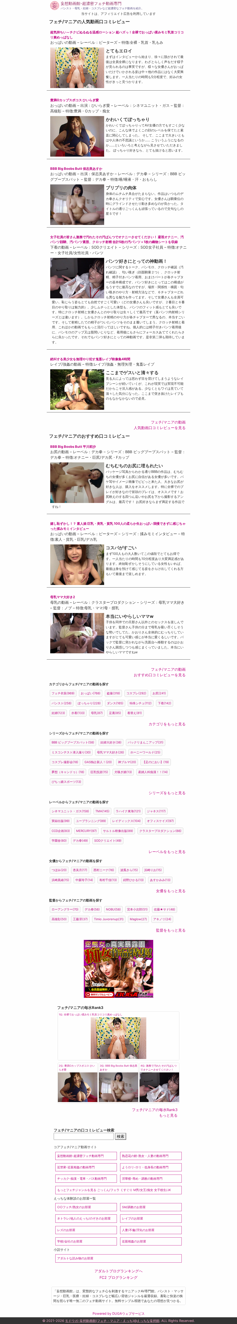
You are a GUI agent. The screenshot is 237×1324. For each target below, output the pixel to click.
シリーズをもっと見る (167, 792)
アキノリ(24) (162, 919)
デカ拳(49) (80, 840)
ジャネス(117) (156, 811)
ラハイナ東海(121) (128, 811)
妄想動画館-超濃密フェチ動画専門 (91, 3)
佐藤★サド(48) (164, 909)
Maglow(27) (138, 919)
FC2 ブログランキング (118, 1277)
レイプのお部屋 (132, 1218)
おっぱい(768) (90, 693)
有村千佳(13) (108, 880)
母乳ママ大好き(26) (110, 752)
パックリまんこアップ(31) (145, 742)
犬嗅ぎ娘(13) (123, 772)
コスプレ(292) (136, 693)
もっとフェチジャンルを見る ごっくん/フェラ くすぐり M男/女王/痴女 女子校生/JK (114, 1190)
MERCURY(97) (86, 831)
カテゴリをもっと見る (167, 724)
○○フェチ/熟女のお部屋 (74, 1207)
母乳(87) (97, 713)
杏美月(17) (80, 870)
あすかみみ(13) (160, 880)
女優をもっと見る (171, 890)
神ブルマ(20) (127, 762)
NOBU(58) (113, 909)
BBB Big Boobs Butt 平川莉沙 (73, 447)
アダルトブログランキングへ (118, 1271)
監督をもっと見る (171, 930)
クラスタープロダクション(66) (160, 831)
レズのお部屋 (66, 1230)
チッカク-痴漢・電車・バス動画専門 (82, 1178)
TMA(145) (102, 811)
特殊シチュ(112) (141, 703)
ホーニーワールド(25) (145, 752)
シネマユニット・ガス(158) (70, 811)
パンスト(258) (62, 703)
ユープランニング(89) (91, 821)
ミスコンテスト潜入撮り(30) (71, 752)
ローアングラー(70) (65, 909)
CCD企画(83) (61, 831)
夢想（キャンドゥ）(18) (68, 772)
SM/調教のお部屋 (134, 1207)
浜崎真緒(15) (60, 880)
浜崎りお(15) (153, 870)
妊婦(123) (58, 713)
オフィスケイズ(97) (160, 821)
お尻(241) (159, 693)
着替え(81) (134, 713)
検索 (120, 1136)
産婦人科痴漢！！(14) (153, 772)
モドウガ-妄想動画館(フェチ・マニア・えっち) (99, 1321)
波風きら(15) (129, 870)
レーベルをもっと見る (167, 851)
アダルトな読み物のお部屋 (75, 1258)
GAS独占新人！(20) (98, 762)
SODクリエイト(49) (108, 840)
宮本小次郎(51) (137, 909)
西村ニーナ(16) (104, 870)
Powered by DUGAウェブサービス (119, 1313)
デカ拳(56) (92, 909)
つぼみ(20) (59, 870)
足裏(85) (115, 713)
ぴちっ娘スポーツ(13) (66, 782)
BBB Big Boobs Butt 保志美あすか (76, 169)
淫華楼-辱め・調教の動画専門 (142, 1178)
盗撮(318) (113, 693)
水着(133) (78, 713)
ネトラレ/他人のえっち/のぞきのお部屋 (84, 1218)
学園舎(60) (59, 840)
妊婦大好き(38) (111, 742)
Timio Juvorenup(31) (109, 919)
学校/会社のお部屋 (69, 1241)
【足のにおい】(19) (155, 762)
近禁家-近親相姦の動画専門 (76, 1167)
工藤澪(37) (80, 919)
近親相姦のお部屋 (134, 1241)
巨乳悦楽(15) (99, 772)
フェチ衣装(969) (63, 693)
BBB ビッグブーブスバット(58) (73, 742)
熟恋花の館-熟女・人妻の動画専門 (145, 1156)
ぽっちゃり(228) (89, 703)
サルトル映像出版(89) (118, 831)
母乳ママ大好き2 (62, 597)
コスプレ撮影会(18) (65, 762)
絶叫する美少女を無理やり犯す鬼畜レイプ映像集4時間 (90, 359)
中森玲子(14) (84, 880)
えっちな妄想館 (148, 1321)
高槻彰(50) (59, 919)
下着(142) (164, 703)
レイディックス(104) (126, 821)
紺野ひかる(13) (133, 880)
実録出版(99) (61, 821)
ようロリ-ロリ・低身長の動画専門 (145, 1167)
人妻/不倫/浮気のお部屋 (138, 1230)
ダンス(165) (115, 703)
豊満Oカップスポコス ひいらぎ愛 (74, 100)
